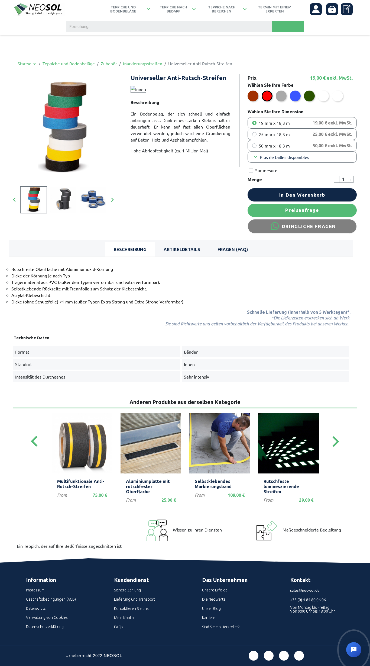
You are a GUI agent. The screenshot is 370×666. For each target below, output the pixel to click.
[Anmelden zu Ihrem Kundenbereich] (316, 9)
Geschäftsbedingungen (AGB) (51, 599)
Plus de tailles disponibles (280, 157)
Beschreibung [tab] (130, 249)
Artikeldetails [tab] (182, 249)
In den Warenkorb (302, 194)
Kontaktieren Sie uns (131, 608)
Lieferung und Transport (134, 599)
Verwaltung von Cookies (47, 617)
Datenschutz (36, 608)
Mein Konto (124, 618)
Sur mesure (266, 170)
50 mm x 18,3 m (274, 145)
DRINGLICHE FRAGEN (309, 226)
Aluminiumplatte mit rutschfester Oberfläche (148, 486)
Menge (255, 179)
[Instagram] (299, 656)
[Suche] (288, 26)
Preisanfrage (302, 210)
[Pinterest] (269, 656)
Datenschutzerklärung (45, 627)
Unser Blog (211, 608)
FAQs (118, 627)
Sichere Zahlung (127, 590)
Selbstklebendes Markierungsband (213, 484)
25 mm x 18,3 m (274, 134)
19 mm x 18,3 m (274, 123)
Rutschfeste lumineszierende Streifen (281, 486)
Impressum (35, 590)
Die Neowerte (214, 599)
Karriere (208, 618)
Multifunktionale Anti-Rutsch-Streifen (81, 484)
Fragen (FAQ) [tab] (233, 249)
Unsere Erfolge (215, 590)
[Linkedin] (284, 656)
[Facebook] (253, 656)
